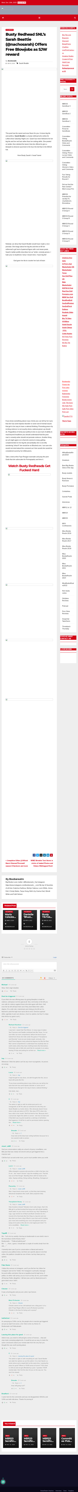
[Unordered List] (17, 970)
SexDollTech (67, 306)
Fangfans (71, 1490)
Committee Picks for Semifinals (66, 129)
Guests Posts (67, 497)
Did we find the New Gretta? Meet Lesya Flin (68, 187)
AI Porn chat (67, 264)
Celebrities (9, 29)
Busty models (67, 473)
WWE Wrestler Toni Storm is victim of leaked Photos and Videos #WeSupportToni (42, 863)
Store (65, 1490)
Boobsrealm (12, 61)
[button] (75, 18)
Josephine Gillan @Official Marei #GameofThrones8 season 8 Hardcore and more (17, 863)
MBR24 (65, 513)
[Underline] (9, 970)
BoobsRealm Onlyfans (47, 1490)
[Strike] (12, 970)
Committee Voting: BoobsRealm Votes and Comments (67, 141)
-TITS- (64, 330)
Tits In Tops (66, 421)
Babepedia (66, 394)
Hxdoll (64, 315)
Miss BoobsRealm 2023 (67, 576)
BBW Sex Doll (67, 297)
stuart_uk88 (21, 1169)
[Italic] (6, 970)
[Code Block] (23, 970)
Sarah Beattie (24, 63)
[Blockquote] (20, 970)
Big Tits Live (66, 35)
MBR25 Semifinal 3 (10, 1441)
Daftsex (65, 309)
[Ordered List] (15, 970)
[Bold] (3, 970)
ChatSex (65, 47)
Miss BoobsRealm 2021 (67, 566)
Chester (20, 1303)
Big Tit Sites (66, 318)
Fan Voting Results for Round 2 (66, 177)
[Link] (26, 970)
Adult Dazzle (67, 324)
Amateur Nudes (67, 56)
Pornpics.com (67, 294)
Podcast (65, 606)
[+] (32, 970)
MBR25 (65, 518)
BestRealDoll (67, 300)
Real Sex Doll (67, 291)
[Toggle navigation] (39, 18)
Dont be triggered (23, 1027)
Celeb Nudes (67, 333)
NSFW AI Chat (67, 288)
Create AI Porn (67, 59)
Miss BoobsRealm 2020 (67, 556)
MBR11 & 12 (67, 507)
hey (19, 1075)
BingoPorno (66, 44)
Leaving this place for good (26, 1356)
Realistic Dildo (67, 312)
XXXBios (65, 321)
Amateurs (65, 460)
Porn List (65, 412)
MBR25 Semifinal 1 (48, 1441)
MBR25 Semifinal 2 (29, 1441)
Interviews (66, 502)
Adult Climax (67, 327)
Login (55, 957)
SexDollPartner (68, 303)
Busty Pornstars (68, 486)
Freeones (65, 397)
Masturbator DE (68, 267)
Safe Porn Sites (67, 409)
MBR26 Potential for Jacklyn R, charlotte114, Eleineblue (67, 198)
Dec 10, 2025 (11, 1444)
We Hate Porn (67, 406)
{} (29, 970)
